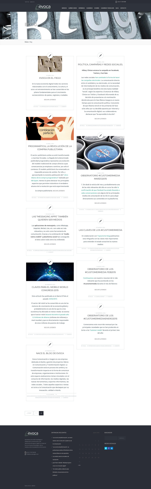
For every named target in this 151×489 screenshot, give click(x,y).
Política (99, 125)
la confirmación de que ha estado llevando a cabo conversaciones (100, 190)
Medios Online (95, 209)
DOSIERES (96, 8)
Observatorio (102, 209)
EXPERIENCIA (82, 8)
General (98, 296)
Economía (39, 396)
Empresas (43, 106)
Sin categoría (109, 209)
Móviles (62, 250)
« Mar (79, 465)
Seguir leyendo (50, 99)
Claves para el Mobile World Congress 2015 (50, 288)
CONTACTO (123, 8)
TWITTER (27, 2)
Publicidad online (55, 197)
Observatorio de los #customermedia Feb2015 (100, 270)
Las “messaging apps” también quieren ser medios (50, 218)
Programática (47, 197)
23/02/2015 (53, 299)
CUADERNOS (89, 8)
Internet (52, 106)
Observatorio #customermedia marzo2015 (100, 177)
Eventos (48, 106)
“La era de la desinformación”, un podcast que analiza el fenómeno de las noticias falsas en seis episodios (63, 450)
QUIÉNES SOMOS (73, 8)
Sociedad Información (107, 125)
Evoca (26, 42)
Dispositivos (39, 334)
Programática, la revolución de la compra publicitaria (50, 148)
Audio (28, 396)
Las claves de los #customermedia (100, 230)
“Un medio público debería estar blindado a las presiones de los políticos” (61, 472)
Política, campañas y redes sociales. (100, 64)
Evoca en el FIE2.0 (50, 78)
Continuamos (88, 278)
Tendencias (116, 209)
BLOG (117, 8)
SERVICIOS (64, 8)
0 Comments (63, 106)
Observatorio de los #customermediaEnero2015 (100, 317)
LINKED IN (32, 2)
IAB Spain (34, 181)
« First (29, 413)
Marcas (67, 396)
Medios (56, 106)
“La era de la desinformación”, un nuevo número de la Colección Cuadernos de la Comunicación (62, 441)
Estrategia (90, 125)
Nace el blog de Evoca (50, 353)
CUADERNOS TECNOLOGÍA (107, 8)
